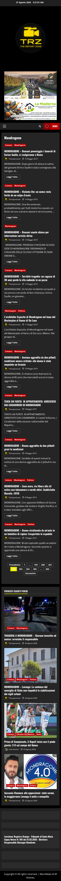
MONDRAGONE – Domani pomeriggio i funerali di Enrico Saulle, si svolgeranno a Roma (29, 153)
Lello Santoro (13, 749)
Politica (21, 311)
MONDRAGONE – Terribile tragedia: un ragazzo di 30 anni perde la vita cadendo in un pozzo (29, 278)
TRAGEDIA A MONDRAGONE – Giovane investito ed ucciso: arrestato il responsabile (30, 637)
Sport (39, 734)
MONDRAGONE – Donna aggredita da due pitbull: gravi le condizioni (29, 447)
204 (28, 569)
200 (43, 564)
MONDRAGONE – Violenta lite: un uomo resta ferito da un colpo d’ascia (27, 193)
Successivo (30, 573)
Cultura (8, 480)
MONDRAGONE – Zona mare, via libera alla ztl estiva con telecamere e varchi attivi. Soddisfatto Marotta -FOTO (29, 489)
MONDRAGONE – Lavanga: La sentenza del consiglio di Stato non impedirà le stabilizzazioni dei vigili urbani (29, 690)
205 (35, 569)
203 (20, 569)
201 (50, 564)
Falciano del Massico (25, 734)
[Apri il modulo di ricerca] (40, 126)
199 (36, 564)
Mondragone (19, 145)
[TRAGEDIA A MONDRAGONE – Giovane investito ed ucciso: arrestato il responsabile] (30, 614)
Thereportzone (14, 159)
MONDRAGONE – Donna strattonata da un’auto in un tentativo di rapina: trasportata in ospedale (29, 532)
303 (47, 569)
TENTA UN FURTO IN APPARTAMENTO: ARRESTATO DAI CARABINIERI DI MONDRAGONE (30, 403)
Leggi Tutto (13, 177)
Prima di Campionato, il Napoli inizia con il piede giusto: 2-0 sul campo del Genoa (29, 743)
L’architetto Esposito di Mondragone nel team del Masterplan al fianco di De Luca (29, 318)
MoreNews (45, 874)
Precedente (14, 564)
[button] (4, 126)
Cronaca (8, 145)
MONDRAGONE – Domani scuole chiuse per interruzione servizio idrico (26, 234)
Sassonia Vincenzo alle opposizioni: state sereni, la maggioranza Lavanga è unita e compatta (29, 794)
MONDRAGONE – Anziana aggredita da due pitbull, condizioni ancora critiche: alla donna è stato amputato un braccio (30, 361)
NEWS (54, 126)
